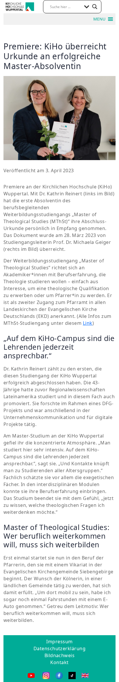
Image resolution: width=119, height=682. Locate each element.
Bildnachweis (59, 655)
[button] (99, 19)
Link (87, 323)
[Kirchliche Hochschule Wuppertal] (19, 6)
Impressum (59, 641)
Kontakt (59, 662)
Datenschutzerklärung (60, 648)
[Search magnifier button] (95, 7)
